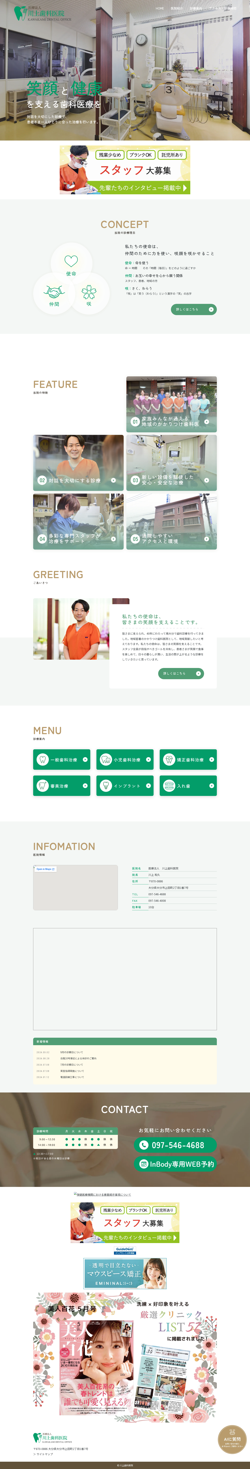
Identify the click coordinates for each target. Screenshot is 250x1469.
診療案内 (196, 8)
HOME (160, 8)
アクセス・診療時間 (222, 8)
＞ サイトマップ (43, 1454)
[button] (194, 309)
